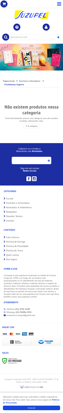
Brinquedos (11, 211)
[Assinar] (48, 160)
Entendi (31, 408)
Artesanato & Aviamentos (19, 207)
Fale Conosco (12, 237)
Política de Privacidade (17, 246)
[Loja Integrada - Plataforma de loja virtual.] (31, 387)
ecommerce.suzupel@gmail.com (20, 315)
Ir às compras (32, 126)
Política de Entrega (15, 241)
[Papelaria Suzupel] (31, 10)
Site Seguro (11, 259)
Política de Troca (14, 250)
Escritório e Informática (29, 81)
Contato (10, 220)
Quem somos (12, 254)
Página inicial (9, 81)
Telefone (18, 309)
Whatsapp (19, 312)
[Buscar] (58, 37)
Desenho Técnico (14, 216)
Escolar (9, 198)
